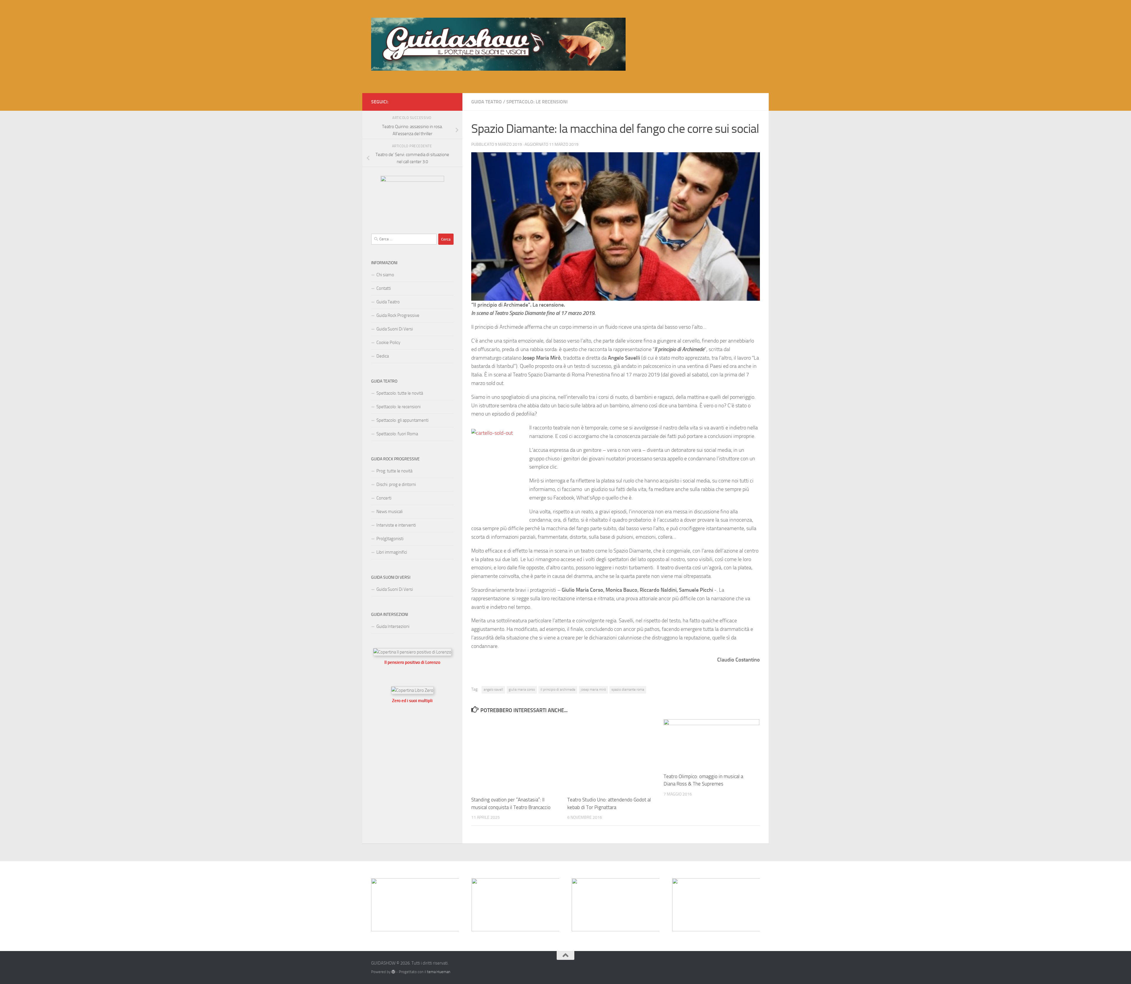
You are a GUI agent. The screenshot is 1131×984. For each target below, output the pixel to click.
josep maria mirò (593, 689)
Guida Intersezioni (392, 626)
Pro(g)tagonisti (390, 538)
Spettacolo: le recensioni (537, 102)
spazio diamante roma (627, 689)
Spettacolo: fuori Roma (397, 433)
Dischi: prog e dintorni (396, 484)
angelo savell (493, 689)
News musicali (389, 511)
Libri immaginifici (391, 552)
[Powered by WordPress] (393, 972)
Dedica (382, 356)
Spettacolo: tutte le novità (399, 393)
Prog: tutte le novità (394, 471)
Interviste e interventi (396, 525)
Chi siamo (385, 274)
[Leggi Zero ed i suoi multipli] (412, 690)
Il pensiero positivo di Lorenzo (412, 662)
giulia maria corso (522, 689)
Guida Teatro (486, 102)
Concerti (383, 498)
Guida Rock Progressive (397, 315)
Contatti (383, 288)
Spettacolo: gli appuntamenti (402, 420)
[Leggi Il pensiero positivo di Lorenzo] (412, 652)
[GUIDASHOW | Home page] (498, 44)
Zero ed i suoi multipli (412, 700)
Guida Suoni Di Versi (394, 329)
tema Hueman (438, 972)
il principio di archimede (557, 689)
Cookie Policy (388, 342)
